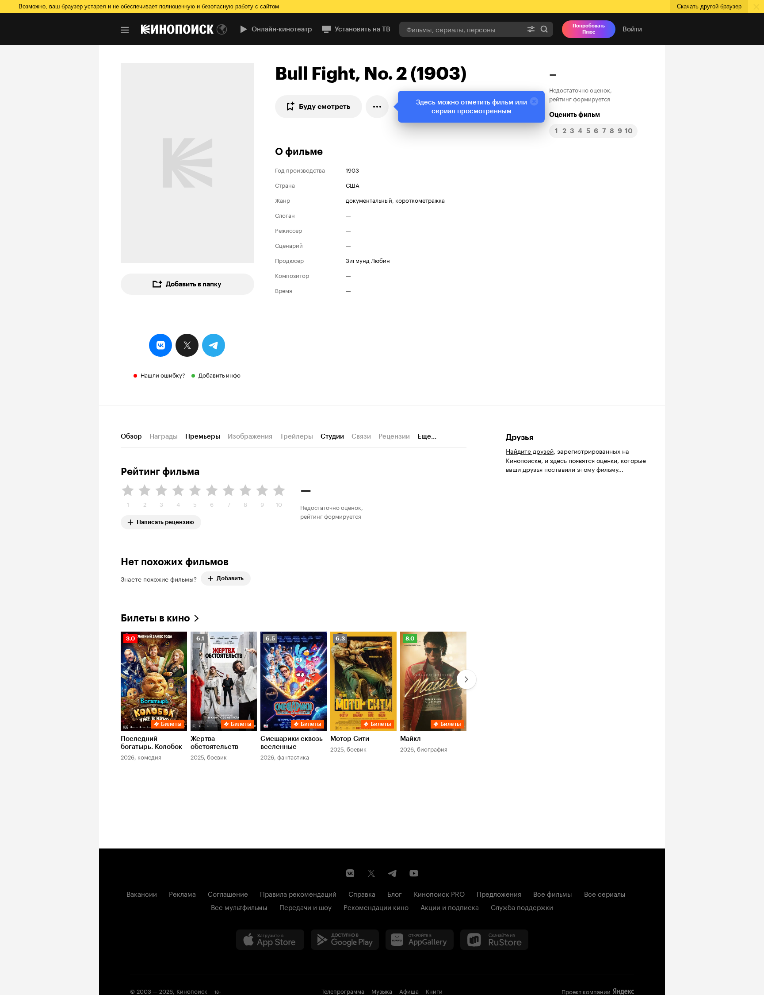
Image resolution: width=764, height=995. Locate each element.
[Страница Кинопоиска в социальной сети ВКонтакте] (350, 873)
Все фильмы (552, 893)
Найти (544, 29)
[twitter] (187, 345)
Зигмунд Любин (368, 259)
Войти (632, 29)
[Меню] (124, 30)
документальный (369, 199)
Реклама (182, 893)
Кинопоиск (191, 990)
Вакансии (141, 893)
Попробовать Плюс (589, 29)
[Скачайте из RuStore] (494, 939)
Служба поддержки (522, 906)
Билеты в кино (155, 618)
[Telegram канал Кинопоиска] (392, 873)
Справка (361, 893)
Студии (332, 436)
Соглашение (228, 893)
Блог (394, 893)
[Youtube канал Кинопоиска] (414, 873)
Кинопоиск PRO (439, 893)
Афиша (409, 990)
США (352, 184)
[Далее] (466, 679)
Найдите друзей (530, 450)
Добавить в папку (194, 284)
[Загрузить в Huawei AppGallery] (420, 939)
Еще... (426, 436)
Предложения (499, 893)
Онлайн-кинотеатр (282, 29)
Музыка (381, 990)
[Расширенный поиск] (531, 29)
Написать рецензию (165, 520)
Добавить (230, 578)
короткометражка (420, 199)
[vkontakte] (160, 345)
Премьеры (202, 436)
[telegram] (213, 345)
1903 (352, 169)
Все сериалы (605, 893)
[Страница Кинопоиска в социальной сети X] (371, 873)
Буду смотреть (325, 106)
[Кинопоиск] (177, 29)
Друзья (520, 437)
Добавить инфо (220, 374)
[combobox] (460, 29)
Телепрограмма (342, 990)
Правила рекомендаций (298, 893)
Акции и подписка (449, 906)
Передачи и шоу (305, 906)
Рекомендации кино (376, 906)
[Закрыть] (534, 101)
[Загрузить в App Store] (270, 939)
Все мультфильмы (239, 906)
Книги (434, 990)
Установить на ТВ (362, 29)
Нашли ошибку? (163, 374)
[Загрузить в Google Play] (345, 939)
